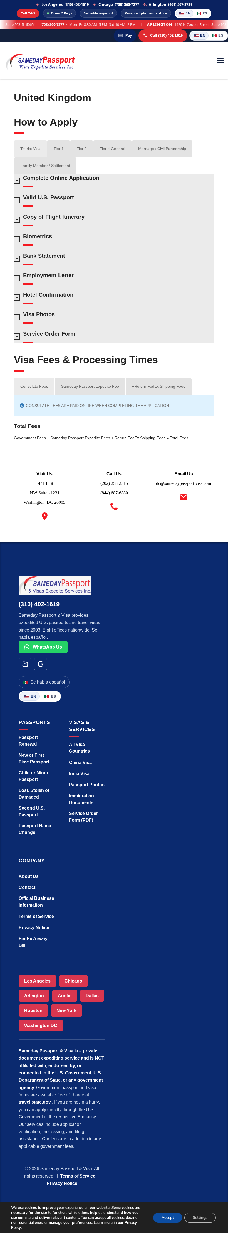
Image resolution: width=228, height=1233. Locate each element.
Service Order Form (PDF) (83, 816)
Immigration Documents (81, 799)
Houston (33, 1010)
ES (205, 13)
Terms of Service (36, 916)
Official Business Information (36, 901)
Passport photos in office (146, 13)
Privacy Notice (34, 927)
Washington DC (40, 1025)
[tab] (30, 148)
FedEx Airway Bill (33, 942)
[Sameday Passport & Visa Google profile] (40, 664)
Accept (168, 1217)
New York (66, 1010)
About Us (29, 876)
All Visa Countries (79, 747)
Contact (27, 887)
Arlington (34, 995)
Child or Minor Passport (33, 776)
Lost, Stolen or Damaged (34, 793)
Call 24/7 (28, 13)
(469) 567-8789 (180, 4)
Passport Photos (87, 784)
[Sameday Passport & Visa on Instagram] (25, 664)
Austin (65, 995)
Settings (200, 1217)
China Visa (80, 762)
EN (187, 13)
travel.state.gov (35, 1102)
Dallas (92, 995)
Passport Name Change (35, 829)
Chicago (73, 981)
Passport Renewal (28, 740)
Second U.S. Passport (32, 811)
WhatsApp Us (47, 647)
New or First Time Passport (34, 758)
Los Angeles (37, 981)
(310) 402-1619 (77, 4)
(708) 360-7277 (127, 4)
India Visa (79, 773)
